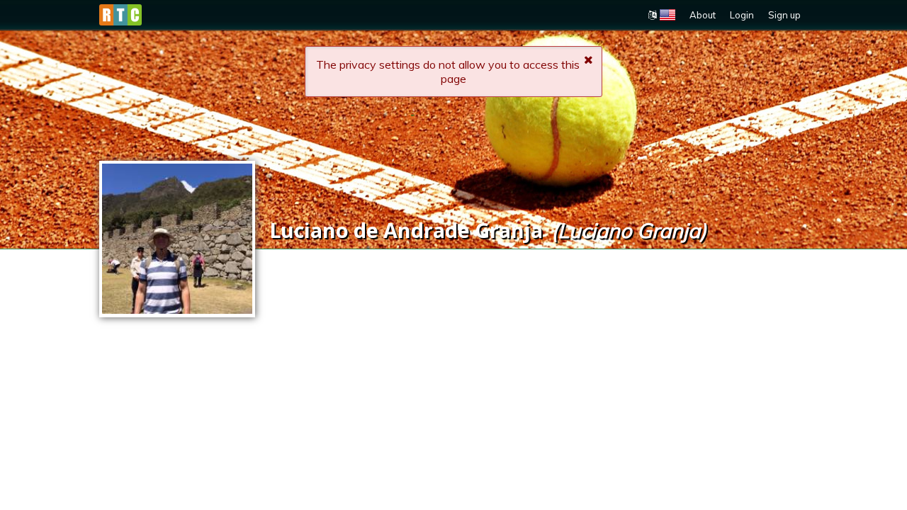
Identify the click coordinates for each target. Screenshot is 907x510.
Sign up (784, 15)
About (702, 15)
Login (742, 15)
